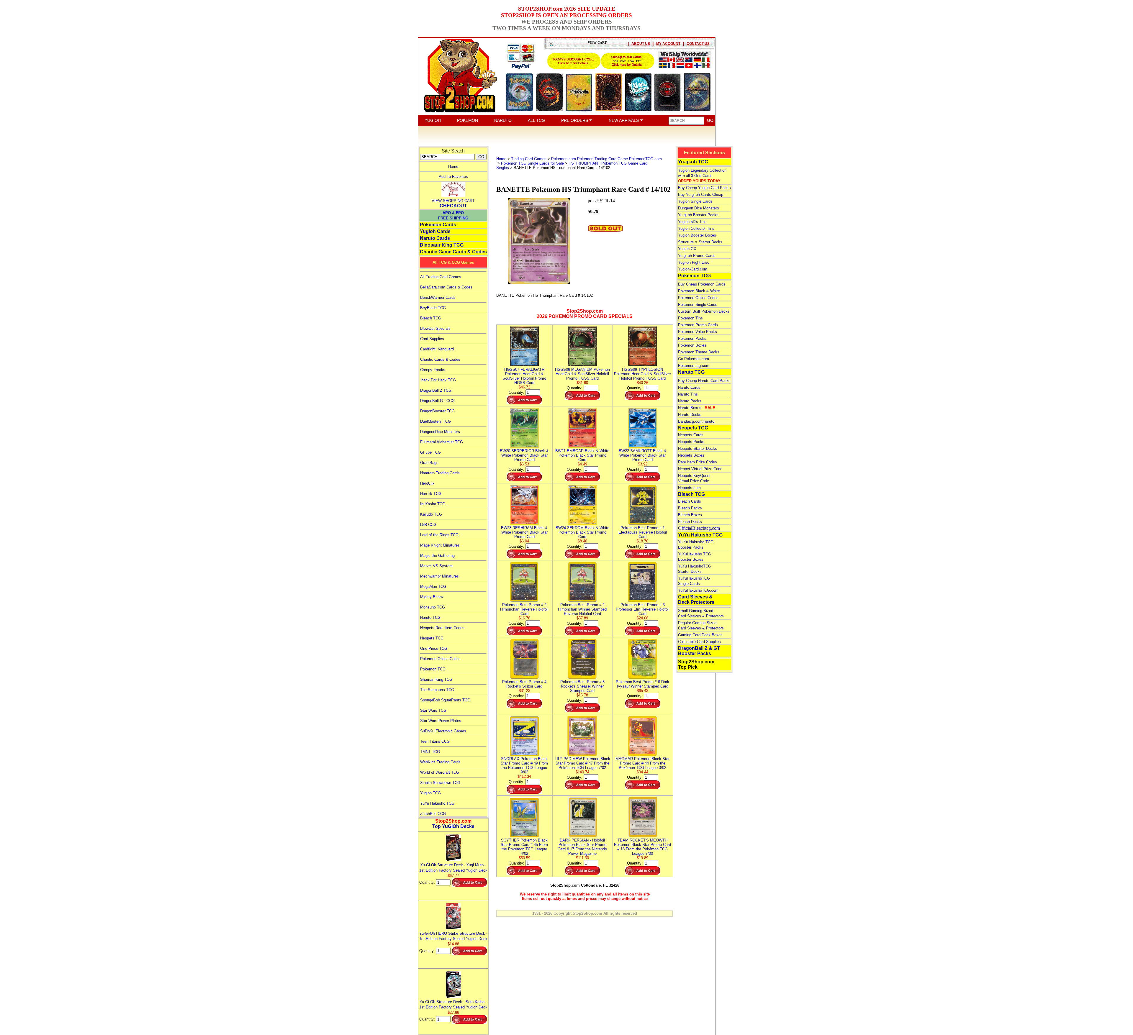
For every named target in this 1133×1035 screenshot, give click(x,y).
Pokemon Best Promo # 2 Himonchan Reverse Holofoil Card (524, 609)
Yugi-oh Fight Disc (693, 262)
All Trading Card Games (440, 277)
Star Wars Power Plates (440, 721)
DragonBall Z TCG (435, 390)
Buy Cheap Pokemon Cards (702, 284)
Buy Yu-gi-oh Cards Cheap (700, 194)
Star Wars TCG (433, 710)
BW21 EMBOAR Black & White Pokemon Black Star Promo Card (582, 455)
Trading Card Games (528, 159)
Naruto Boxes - (696, 408)
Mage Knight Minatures (440, 545)
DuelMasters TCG (435, 421)
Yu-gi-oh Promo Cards (697, 255)
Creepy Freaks (432, 370)
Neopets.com (689, 487)
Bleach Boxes (690, 515)
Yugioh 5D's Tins (692, 221)
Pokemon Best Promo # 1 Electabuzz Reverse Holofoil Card (642, 532)
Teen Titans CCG (435, 741)
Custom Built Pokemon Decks (704, 311)
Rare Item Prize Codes (697, 462)
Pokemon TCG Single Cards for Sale (532, 163)
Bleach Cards (689, 501)
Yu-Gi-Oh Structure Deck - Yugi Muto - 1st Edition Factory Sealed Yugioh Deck (453, 867)
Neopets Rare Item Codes (442, 628)
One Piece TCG (433, 648)
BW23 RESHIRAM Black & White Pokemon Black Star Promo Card (524, 532)
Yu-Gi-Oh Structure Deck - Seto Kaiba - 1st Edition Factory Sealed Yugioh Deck (453, 1004)
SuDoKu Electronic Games (443, 731)
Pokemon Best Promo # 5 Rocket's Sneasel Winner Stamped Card (582, 686)
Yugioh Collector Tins (696, 228)
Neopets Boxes (691, 455)
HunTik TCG (430, 493)
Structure (686, 242)
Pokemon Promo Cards (698, 325)
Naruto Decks (689, 414)
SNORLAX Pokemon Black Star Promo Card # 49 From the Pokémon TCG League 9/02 (524, 765)
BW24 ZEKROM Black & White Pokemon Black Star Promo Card (582, 532)
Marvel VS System (436, 566)
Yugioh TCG (430, 793)
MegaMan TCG (433, 586)
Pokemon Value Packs (697, 331)
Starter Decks (710, 242)
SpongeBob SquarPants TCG (445, 700)
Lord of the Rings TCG (439, 535)
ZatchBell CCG (433, 813)
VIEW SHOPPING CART (453, 201)
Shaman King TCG (436, 679)
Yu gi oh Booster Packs (698, 215)
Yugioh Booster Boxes (697, 235)
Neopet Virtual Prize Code (700, 469)
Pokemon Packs (692, 338)
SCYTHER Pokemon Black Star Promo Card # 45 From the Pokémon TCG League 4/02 (524, 847)
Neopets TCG (431, 638)
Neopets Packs (691, 441)
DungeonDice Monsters (440, 431)
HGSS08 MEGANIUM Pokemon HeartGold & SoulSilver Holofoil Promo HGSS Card (582, 373)
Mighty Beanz (432, 597)
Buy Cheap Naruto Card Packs (704, 380)
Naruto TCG (430, 617)
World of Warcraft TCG (439, 772)
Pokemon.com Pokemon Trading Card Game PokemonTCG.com (606, 159)
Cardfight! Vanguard (437, 349)
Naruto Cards (435, 238)
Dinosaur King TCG (442, 244)
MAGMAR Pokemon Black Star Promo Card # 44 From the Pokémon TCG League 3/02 (642, 763)
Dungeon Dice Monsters (698, 208)
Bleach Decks (690, 521)
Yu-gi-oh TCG (693, 161)
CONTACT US (698, 44)
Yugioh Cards (435, 231)
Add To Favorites (453, 176)
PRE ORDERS (575, 120)
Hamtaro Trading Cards (440, 473)
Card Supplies (432, 339)
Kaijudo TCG (431, 514)
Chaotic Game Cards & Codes (453, 251)
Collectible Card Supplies (699, 641)
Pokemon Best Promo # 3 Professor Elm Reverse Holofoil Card (642, 609)
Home (453, 166)
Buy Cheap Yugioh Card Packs (704, 188)
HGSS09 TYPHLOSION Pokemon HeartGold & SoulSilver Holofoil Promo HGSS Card (642, 373)
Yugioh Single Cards (695, 201)
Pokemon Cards (438, 224)
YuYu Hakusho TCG (437, 803)
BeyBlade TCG (433, 308)
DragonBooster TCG (437, 411)
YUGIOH (433, 120)
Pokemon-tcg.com (693, 365)
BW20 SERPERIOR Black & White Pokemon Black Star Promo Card (524, 455)
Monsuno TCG (432, 607)
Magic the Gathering (437, 555)
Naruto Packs (689, 401)
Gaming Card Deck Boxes (700, 635)
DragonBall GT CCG (437, 400)
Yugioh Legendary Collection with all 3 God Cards (702, 175)
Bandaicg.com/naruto (696, 421)
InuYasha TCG (432, 504)
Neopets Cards (690, 435)
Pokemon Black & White (699, 291)
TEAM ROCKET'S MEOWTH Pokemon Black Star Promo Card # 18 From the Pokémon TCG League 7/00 (642, 847)
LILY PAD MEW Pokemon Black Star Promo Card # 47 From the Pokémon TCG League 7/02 (582, 763)
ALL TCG (536, 120)
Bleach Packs (690, 508)
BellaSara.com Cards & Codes (446, 287)
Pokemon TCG (433, 669)
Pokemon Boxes (692, 345)
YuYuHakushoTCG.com (698, 590)
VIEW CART (597, 42)
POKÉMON (467, 120)
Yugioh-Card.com (692, 269)
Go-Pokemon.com (693, 359)
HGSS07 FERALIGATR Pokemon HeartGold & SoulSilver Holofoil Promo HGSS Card (524, 376)
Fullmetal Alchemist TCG (441, 442)
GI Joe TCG (430, 452)
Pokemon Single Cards (697, 304)
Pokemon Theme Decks (698, 352)
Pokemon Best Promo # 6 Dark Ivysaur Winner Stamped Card (642, 684)
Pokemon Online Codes (440, 659)
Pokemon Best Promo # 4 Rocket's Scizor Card (524, 684)
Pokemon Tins (690, 318)
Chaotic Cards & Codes (440, 359)
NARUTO (503, 120)
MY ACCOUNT (668, 44)
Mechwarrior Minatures (439, 576)
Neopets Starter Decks (697, 448)
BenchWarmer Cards (438, 297)
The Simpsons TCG (437, 690)
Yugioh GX (687, 249)
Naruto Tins (688, 394)
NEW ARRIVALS (624, 120)
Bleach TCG (430, 318)
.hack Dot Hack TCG (438, 380)
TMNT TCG (430, 751)
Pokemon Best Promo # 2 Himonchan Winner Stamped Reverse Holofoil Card (582, 609)
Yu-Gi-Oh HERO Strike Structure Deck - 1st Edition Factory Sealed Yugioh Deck (453, 936)
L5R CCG (428, 524)
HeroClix (427, 483)
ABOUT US (640, 44)
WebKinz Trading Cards (440, 762)
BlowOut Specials (435, 328)
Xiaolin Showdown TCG (440, 782)
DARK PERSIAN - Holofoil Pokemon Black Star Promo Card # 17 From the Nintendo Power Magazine (582, 847)
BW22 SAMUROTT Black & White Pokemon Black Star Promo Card (643, 455)
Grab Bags (429, 462)
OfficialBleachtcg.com (699, 528)
